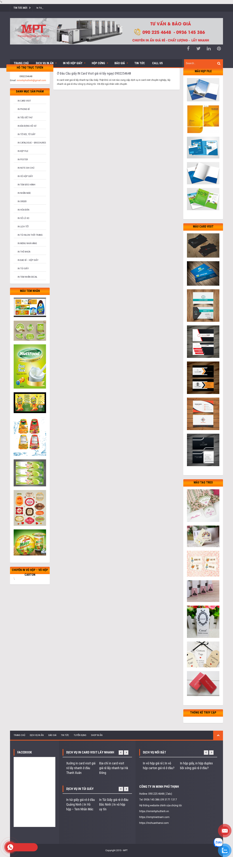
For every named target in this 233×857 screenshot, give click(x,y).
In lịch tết (23, 226)
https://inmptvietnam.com (154, 817)
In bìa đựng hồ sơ (27, 126)
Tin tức (139, 63)
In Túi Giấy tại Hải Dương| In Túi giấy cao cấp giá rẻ (62, 7)
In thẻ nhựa (24, 251)
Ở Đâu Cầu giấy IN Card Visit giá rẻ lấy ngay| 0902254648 (94, 73)
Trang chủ (21, 63)
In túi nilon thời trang (30, 235)
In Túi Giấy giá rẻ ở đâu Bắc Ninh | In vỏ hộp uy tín (113, 804)
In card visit (24, 100)
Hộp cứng (98, 63)
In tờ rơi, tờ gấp (26, 134)
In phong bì (24, 109)
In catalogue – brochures (32, 142)
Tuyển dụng (80, 735)
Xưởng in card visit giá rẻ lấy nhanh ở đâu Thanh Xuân (80, 768)
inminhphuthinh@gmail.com (31, 80)
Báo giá (119, 63)
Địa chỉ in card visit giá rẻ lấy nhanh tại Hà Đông (113, 768)
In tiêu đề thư (25, 117)
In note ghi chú (26, 167)
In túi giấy (23, 268)
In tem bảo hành (26, 184)
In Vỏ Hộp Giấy (72, 63)
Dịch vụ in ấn (45, 63)
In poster (23, 159)
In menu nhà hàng (27, 243)
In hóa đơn (23, 209)
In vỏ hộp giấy (25, 176)
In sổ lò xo (23, 218)
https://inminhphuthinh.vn (154, 811)
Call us (157, 63)
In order (22, 201)
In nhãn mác (24, 193)
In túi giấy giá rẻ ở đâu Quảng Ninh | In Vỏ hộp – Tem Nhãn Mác (80, 804)
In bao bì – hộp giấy (28, 260)
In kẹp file (23, 151)
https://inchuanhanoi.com (154, 822)
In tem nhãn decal (27, 276)
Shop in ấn (96, 735)
